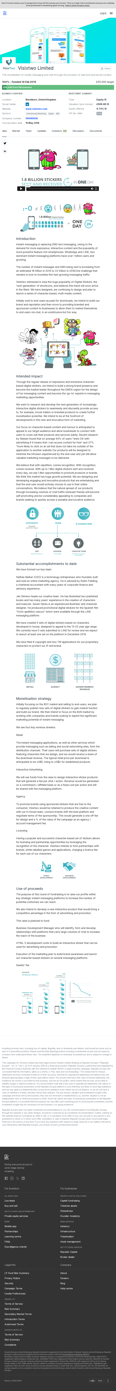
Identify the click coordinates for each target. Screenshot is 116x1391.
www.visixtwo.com (36, 108)
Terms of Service (14, 1303)
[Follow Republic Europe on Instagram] (12, 1178)
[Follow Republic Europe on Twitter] (17, 1178)
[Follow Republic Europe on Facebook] (6, 1178)
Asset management (70, 1241)
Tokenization (67, 1236)
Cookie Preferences (15, 1293)
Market (16, 130)
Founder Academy (70, 1216)
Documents (96, 130)
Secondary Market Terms (18, 1314)
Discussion (78, 130)
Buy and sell (11, 1205)
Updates (41, 130)
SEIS (99, 114)
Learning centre (13, 1236)
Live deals (10, 1200)
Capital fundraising (70, 1200)
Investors (59, 130)
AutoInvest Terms (14, 1324)
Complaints (10, 1344)
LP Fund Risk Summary (17, 1273)
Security (9, 1283)
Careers (64, 1278)
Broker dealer (67, 1257)
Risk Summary (12, 1308)
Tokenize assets (68, 1205)
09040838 (32, 118)
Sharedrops (66, 1210)
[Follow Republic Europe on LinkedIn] (23, 1178)
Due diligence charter (16, 1246)
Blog (62, 1283)
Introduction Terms (15, 1319)
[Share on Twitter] (5, 143)
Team (29, 130)
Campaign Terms (13, 1288)
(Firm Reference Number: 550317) (75, 1354)
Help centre (66, 1288)
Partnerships (11, 1231)
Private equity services (16, 1216)
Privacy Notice (12, 1278)
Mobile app (10, 1226)
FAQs (7, 1241)
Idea (4, 130)
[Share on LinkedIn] (5, 151)
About (63, 1273)
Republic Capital (68, 1251)
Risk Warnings (51, 1051)
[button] (111, 13)
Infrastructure (67, 1231)
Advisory (65, 1226)
